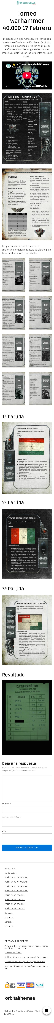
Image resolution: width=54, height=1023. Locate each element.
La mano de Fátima (13, 953)
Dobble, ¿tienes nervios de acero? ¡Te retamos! (26, 957)
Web (4, 831)
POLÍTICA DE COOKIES (15, 895)
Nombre (6, 804)
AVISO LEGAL (10, 868)
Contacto (9, 913)
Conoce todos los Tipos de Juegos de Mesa (25, 962)
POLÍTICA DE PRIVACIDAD (16, 877)
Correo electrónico (12, 817)
